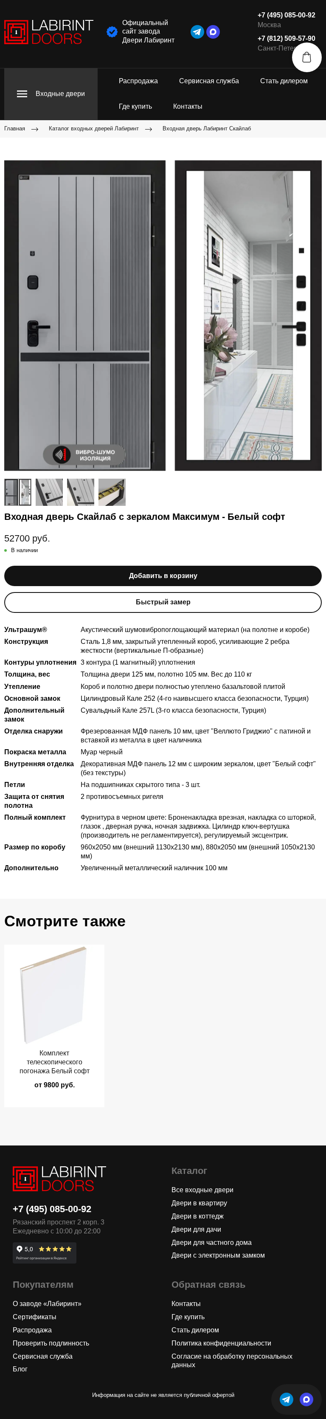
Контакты (187, 106)
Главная (14, 128)
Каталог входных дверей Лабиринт (94, 128)
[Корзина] (307, 57)
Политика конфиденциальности (221, 1343)
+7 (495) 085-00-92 (286, 15)
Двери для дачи (196, 1229)
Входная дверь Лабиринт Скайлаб (207, 128)
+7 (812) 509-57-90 (286, 38)
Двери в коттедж (197, 1216)
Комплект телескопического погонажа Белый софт (55, 1062)
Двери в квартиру (199, 1203)
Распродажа (138, 81)
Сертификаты (34, 1316)
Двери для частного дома (211, 1242)
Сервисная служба (209, 81)
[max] (213, 32)
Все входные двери (202, 1189)
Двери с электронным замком (218, 1255)
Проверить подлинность (51, 1343)
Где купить (135, 106)
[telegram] (197, 32)
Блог (20, 1369)
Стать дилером (284, 81)
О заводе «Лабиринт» (47, 1303)
